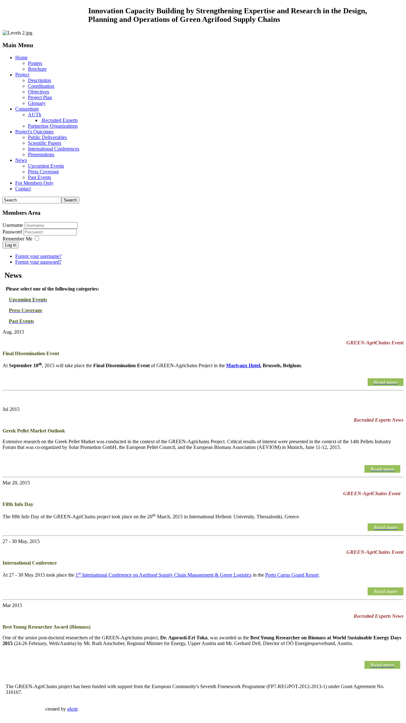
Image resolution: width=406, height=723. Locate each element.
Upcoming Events (46, 166)
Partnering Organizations (53, 126)
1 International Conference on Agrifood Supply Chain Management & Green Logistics (163, 575)
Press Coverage (43, 171)
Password (13, 231)
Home (21, 57)
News (21, 160)
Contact (23, 188)
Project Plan (40, 97)
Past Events (39, 177)
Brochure (37, 69)
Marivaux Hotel (243, 365)
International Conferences (53, 148)
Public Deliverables (47, 137)
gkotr (72, 709)
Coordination (41, 86)
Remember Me (17, 238)
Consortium (27, 109)
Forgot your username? (38, 256)
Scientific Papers (44, 143)
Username (13, 225)
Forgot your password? (38, 262)
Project (22, 74)
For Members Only (34, 183)
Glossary (37, 103)
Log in (10, 245)
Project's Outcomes (34, 131)
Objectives (38, 91)
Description (39, 80)
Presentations (41, 154)
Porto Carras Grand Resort (291, 575)
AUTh (34, 114)
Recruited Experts (59, 120)
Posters (35, 63)
